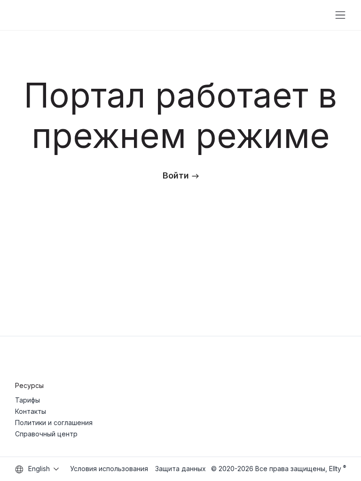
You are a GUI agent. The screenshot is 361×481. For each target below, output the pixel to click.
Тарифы (27, 400)
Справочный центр (46, 434)
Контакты (30, 411)
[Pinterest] (342, 359)
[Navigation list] (340, 15)
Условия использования (109, 469)
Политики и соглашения (54, 423)
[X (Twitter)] (323, 359)
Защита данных (180, 469)
